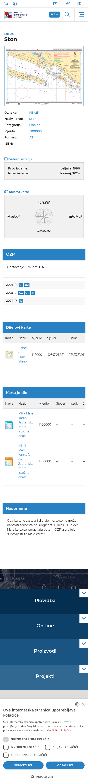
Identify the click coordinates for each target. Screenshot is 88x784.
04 (27, 293)
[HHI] (17, 14)
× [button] (83, 704)
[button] (44, 776)
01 (20, 285)
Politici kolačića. (62, 730)
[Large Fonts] (5, 3)
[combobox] (77, 704)
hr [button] (53, 14)
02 (27, 285)
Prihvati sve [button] (23, 765)
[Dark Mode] (14, 3)
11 (33, 293)
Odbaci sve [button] (65, 765)
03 (21, 293)
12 (21, 301)
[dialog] (44, 741)
